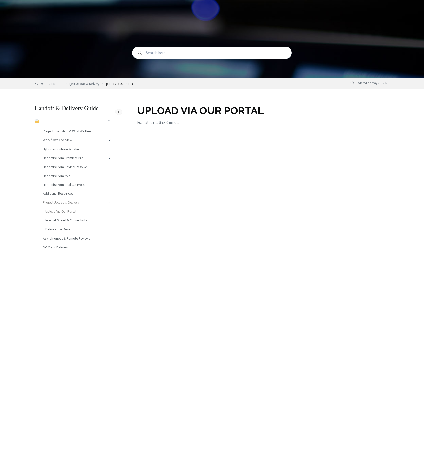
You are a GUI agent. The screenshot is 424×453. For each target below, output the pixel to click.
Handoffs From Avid (57, 176)
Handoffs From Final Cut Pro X (64, 184)
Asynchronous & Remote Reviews (66, 238)
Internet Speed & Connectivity (66, 220)
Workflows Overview (57, 140)
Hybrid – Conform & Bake (61, 149)
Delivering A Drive (57, 229)
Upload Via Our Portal (60, 211)
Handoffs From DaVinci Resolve (65, 167)
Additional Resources (58, 193)
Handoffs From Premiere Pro (63, 158)
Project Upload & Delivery (61, 202)
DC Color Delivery (55, 247)
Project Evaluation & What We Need (68, 131)
